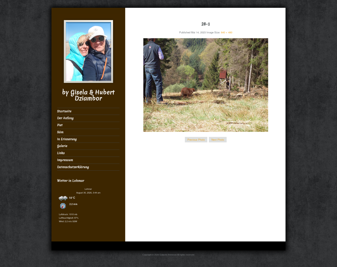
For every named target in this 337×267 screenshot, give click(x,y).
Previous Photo (196, 139)
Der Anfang (65, 118)
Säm (60, 132)
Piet (60, 125)
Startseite (64, 111)
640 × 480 (226, 32)
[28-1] (205, 84)
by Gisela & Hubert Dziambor (88, 95)
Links (61, 153)
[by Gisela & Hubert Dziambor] (88, 51)
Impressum (65, 160)
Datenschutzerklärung (73, 167)
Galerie (62, 146)
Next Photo (217, 139)
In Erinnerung (67, 139)
